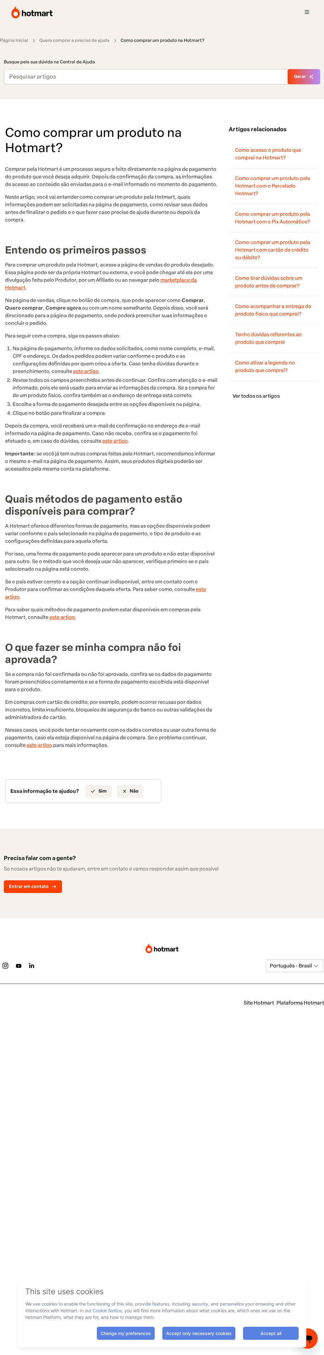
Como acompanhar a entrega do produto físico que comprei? (273, 310)
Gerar (300, 76)
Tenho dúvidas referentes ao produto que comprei (268, 338)
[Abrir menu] (307, 12)
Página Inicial (14, 40)
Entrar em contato (29, 886)
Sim (102, 791)
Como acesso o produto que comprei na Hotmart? (268, 154)
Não (134, 791)
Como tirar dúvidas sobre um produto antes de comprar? (268, 282)
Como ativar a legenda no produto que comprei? (265, 366)
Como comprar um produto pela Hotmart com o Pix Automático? (272, 218)
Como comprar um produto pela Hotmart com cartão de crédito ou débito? (272, 249)
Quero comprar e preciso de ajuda (74, 40)
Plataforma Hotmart (300, 1003)
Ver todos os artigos (256, 396)
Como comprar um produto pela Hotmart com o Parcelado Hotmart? (272, 185)
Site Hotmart (259, 1003)
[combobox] (270, 966)
